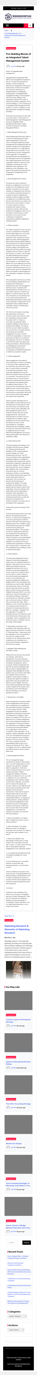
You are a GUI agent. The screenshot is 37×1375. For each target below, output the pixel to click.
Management (11, 48)
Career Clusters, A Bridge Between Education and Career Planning (18, 1227)
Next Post (8, 916)
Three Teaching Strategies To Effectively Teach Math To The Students (18, 1184)
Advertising (9, 920)
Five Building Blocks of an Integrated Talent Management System (18, 57)
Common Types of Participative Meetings (18, 1021)
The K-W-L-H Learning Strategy (18, 1104)
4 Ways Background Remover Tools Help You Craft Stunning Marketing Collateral (19, 1294)
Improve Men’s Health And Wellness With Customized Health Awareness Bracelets (19, 1272)
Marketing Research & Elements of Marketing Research (17, 929)
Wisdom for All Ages (14, 1143)
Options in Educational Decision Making (18, 1063)
